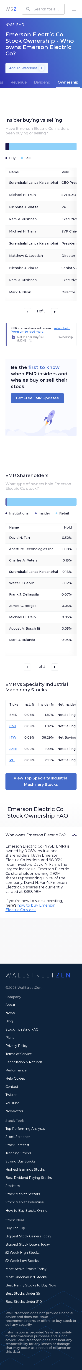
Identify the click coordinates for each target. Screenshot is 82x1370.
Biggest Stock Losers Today (27, 1244)
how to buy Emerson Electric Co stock (30, 907)
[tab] (18, 82)
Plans (9, 1038)
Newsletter (14, 1111)
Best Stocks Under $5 (22, 1293)
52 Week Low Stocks (21, 1261)
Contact (11, 1087)
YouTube (12, 1103)
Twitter (11, 1095)
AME (13, 749)
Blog (9, 1021)
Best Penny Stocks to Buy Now (30, 1285)
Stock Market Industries (24, 1202)
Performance (16, 1070)
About (10, 1005)
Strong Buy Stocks (20, 1161)
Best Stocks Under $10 (23, 1302)
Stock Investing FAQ (21, 1029)
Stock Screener (17, 1137)
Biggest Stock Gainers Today (28, 1236)
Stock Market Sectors (22, 1194)
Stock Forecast (17, 1145)
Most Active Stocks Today (25, 1269)
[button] (41, 835)
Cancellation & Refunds (23, 1062)
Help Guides (15, 1078)
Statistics (12, 1186)
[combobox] (43, 9)
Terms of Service (18, 1054)
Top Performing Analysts (25, 1129)
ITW (12, 737)
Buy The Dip (15, 1228)
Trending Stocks (18, 1153)
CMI (12, 726)
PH (12, 760)
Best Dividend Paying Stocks (28, 1178)
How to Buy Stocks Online (26, 1211)
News (10, 1013)
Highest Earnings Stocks (25, 1169)
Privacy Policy (16, 1046)
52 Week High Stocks (22, 1253)
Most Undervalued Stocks (25, 1277)
